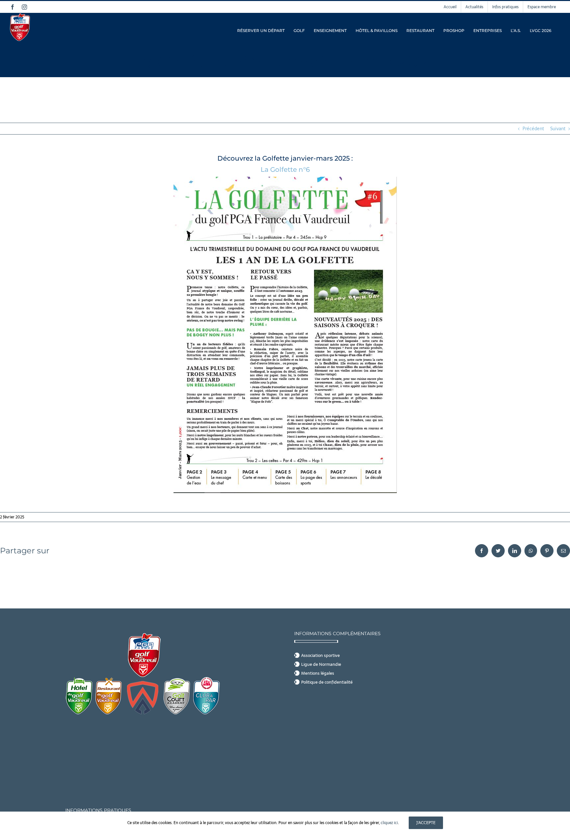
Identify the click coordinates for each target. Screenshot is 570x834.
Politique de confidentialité (327, 682)
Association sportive (320, 656)
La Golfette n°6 (285, 169)
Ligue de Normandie (321, 664)
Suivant (557, 128)
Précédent (533, 128)
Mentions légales (317, 673)
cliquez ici (389, 822)
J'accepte (425, 822)
